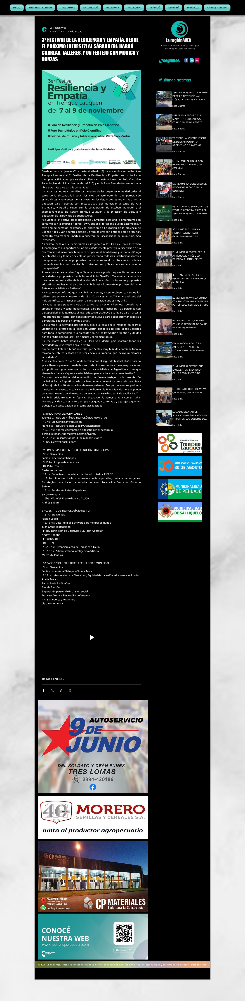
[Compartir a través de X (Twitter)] (52, 690)
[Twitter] (192, 60)
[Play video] (91, 637)
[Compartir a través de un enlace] (61, 690)
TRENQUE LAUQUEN (53, 678)
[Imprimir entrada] (70, 690)
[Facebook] (186, 60)
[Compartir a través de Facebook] (43, 690)
